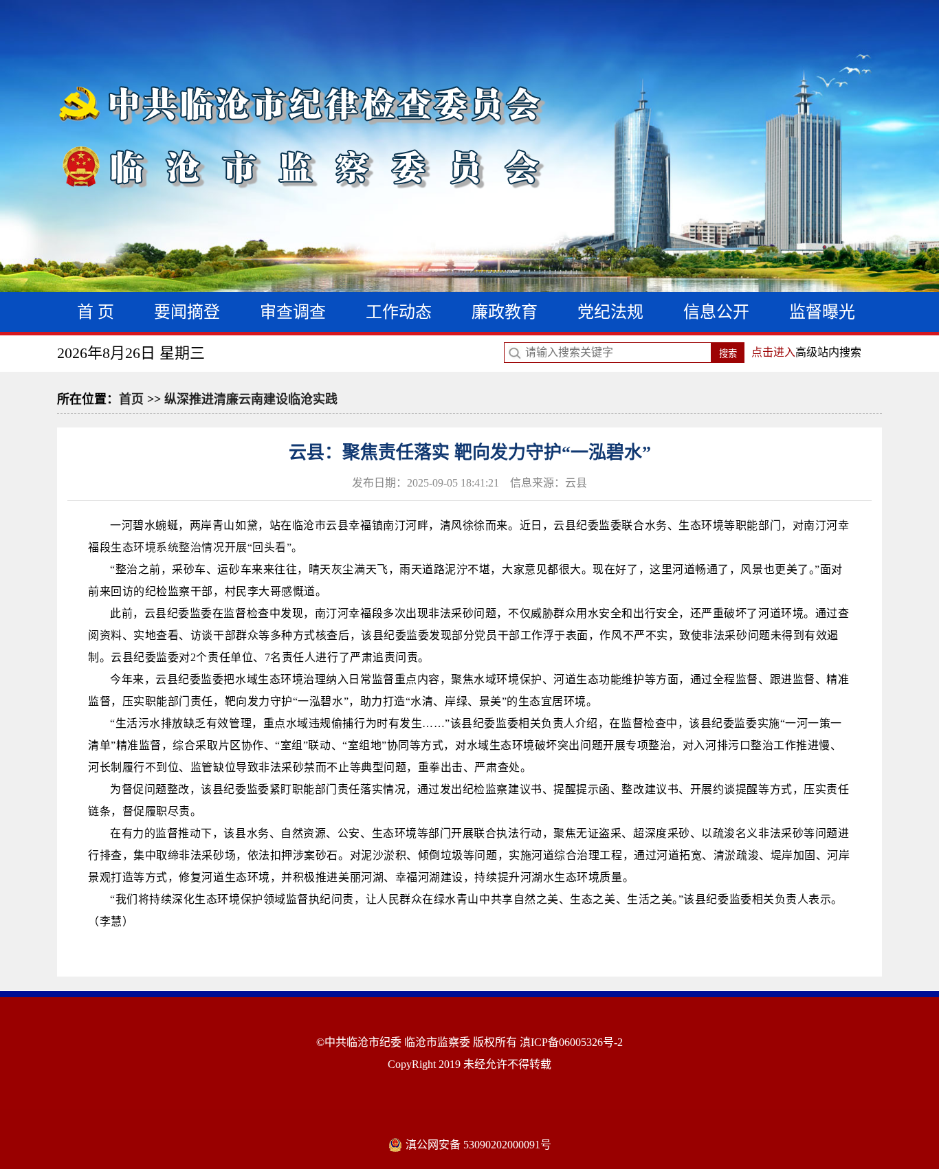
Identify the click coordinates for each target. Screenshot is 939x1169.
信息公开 (716, 312)
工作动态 (399, 312)
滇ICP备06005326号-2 (571, 1042)
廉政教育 (505, 312)
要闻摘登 (187, 312)
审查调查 (293, 312)
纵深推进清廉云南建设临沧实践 (251, 399)
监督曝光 (822, 312)
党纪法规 (610, 312)
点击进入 (773, 352)
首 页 (95, 312)
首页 (131, 399)
